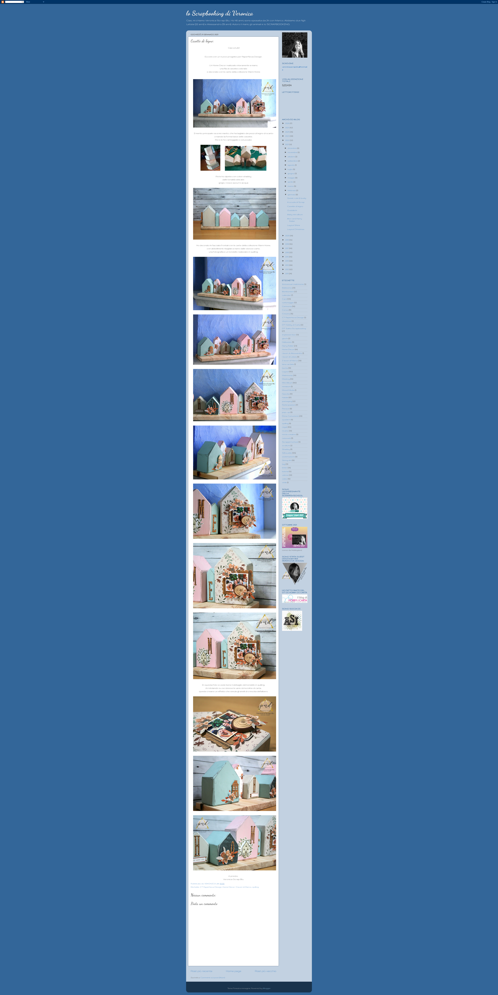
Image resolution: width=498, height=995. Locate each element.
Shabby (286, 449)
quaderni (286, 420)
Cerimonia (287, 306)
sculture (286, 445)
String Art (286, 460)
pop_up (286, 412)
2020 (287, 236)
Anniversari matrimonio (293, 284)
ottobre (291, 157)
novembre (293, 152)
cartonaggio (288, 302)
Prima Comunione (290, 416)
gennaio (292, 194)
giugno (291, 173)
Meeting (286, 379)
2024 (287, 132)
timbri (284, 468)
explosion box (289, 335)
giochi (285, 338)
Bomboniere (288, 291)
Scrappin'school (290, 442)
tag (283, 464)
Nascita (285, 394)
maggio (291, 178)
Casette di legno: (295, 206)
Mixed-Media (288, 390)
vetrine (285, 475)
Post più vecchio (265, 971)
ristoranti (286, 438)
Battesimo (287, 288)
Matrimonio (287, 375)
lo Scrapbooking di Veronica (219, 13)
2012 (287, 269)
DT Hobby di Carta (291, 325)
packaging (287, 401)
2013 (287, 265)
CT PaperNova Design (211, 887)
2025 (287, 128)
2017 (287, 248)
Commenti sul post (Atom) (212, 977)
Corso (285, 310)
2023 (287, 136)
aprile (290, 182)
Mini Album (287, 383)
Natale (285, 397)
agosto (291, 165)
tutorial (285, 471)
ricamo (285, 431)
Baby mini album (295, 214)
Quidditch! (292, 210)
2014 (287, 261)
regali (284, 427)
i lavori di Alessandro (292, 353)
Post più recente (201, 971)
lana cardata (288, 364)
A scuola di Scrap (296, 202)
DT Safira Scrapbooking (294, 328)
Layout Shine (293, 225)
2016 (287, 252)
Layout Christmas (295, 229)
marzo (291, 186)
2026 (287, 123)
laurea (285, 368)
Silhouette (287, 453)
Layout (285, 372)
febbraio (292, 190)
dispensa (286, 321)
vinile (284, 482)
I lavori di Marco (243, 887)
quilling (255, 887)
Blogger (267, 988)
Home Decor (229, 887)
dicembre (292, 148)
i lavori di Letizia (289, 357)
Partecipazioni (288, 405)
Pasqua (285, 409)
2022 (287, 140)
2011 (287, 273)
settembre (293, 161)
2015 (287, 257)
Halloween (287, 342)
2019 (287, 240)
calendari (286, 295)
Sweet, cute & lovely (296, 198)
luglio (290, 169)
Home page (233, 971)
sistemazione (288, 457)
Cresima (286, 314)
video (284, 479)
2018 (287, 244)
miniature (286, 386)
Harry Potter (288, 346)
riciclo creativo (289, 434)
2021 (287, 144)
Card (284, 299)
